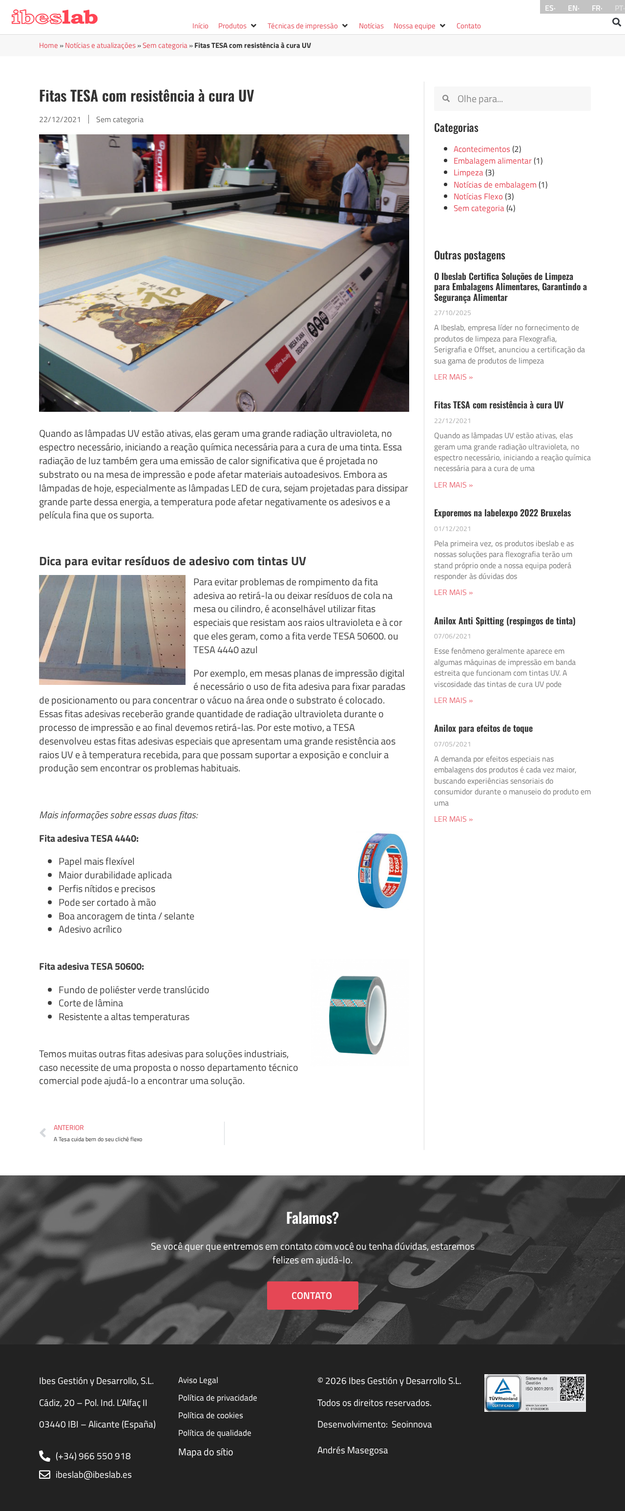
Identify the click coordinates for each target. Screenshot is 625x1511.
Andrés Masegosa (352, 1450)
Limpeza (468, 172)
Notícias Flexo (478, 196)
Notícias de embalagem (495, 184)
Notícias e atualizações (100, 45)
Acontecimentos (482, 148)
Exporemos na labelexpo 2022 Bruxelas (502, 512)
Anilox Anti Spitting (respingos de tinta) (505, 620)
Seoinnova (412, 1424)
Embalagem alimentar (493, 160)
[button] (238, 26)
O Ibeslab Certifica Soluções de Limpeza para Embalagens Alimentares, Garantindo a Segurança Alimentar (510, 286)
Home (48, 45)
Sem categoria (165, 45)
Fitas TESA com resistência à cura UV (498, 404)
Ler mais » (453, 377)
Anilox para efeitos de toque (483, 728)
